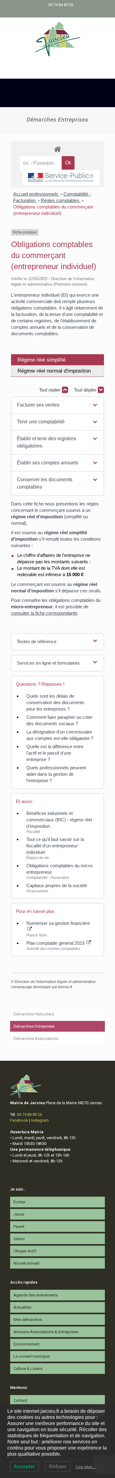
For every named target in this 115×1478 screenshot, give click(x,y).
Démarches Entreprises (34, 1026)
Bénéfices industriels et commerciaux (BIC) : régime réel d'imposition (59, 820)
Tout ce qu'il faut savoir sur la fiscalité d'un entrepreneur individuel (55, 846)
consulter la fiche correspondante (44, 613)
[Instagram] (61, 12)
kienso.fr (65, 987)
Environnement (26, 1344)
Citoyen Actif (24, 1251)
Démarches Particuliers (33, 1014)
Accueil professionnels (36, 194)
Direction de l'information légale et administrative (55, 982)
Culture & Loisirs (27, 1368)
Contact (20, 1400)
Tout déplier (86, 389)
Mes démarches (27, 1319)
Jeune (18, 1214)
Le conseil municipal (31, 1356)
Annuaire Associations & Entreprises (45, 1332)
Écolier (19, 1202)
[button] (57, 405)
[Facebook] (53, 12)
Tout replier (50, 389)
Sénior (19, 1238)
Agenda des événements (35, 1295)
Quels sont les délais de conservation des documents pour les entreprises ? (55, 702)
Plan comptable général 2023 (56, 943)
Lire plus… (86, 1466)
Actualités (22, 1307)
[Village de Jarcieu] (57, 39)
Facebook (19, 1120)
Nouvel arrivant (26, 1263)
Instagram (40, 1120)
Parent (19, 1226)
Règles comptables (61, 200)
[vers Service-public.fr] (61, 177)
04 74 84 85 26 (60, 4)
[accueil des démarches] (57, 149)
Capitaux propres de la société (56, 885)
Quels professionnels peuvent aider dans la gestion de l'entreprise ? (56, 774)
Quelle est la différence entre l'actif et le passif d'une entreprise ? (54, 753)
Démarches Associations (35, 1038)
